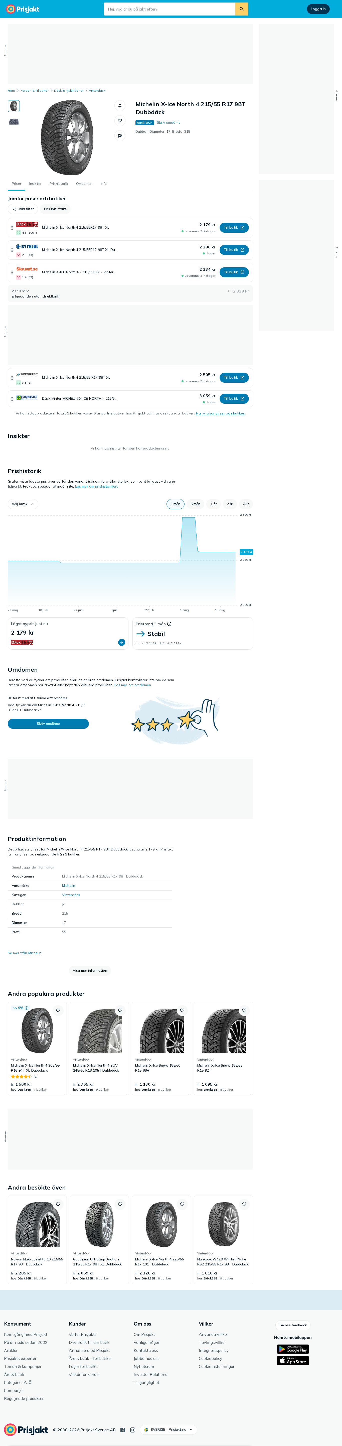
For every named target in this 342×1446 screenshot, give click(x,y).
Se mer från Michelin (24, 953)
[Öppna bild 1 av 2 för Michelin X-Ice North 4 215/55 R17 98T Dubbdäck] (67, 137)
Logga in (318, 9)
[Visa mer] (12, 227)
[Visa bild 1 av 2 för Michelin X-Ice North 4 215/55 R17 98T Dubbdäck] (14, 106)
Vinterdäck (97, 90)
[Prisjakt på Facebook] (123, 1429)
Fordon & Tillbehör (35, 90)
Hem (11, 90)
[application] (130, 563)
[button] (119, 105)
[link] (37, 1048)
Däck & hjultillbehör (68, 90)
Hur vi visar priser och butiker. (220, 413)
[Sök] (241, 9)
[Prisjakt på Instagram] (133, 1429)
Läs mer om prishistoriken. (96, 486)
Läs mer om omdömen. (133, 685)
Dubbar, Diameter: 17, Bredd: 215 (162, 131)
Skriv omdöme (169, 122)
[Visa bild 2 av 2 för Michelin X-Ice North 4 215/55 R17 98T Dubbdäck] (14, 122)
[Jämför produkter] (119, 135)
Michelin (68, 885)
